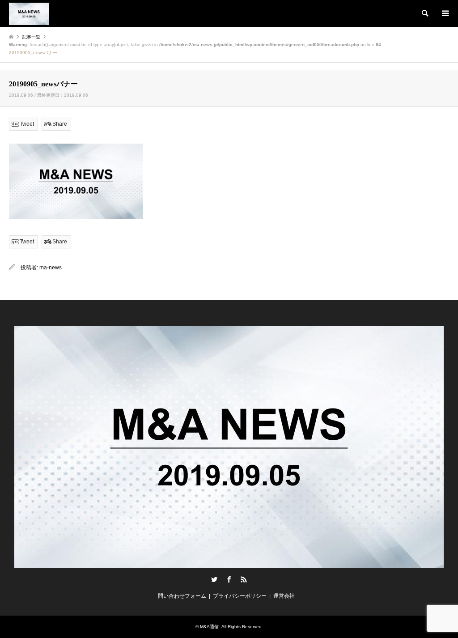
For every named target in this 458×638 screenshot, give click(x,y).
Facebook (229, 579)
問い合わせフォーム (182, 596)
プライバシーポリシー (240, 596)
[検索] (424, 13)
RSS (244, 579)
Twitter (214, 579)
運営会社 (284, 596)
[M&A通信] (29, 13)
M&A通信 (209, 626)
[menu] (444, 13)
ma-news (50, 267)
